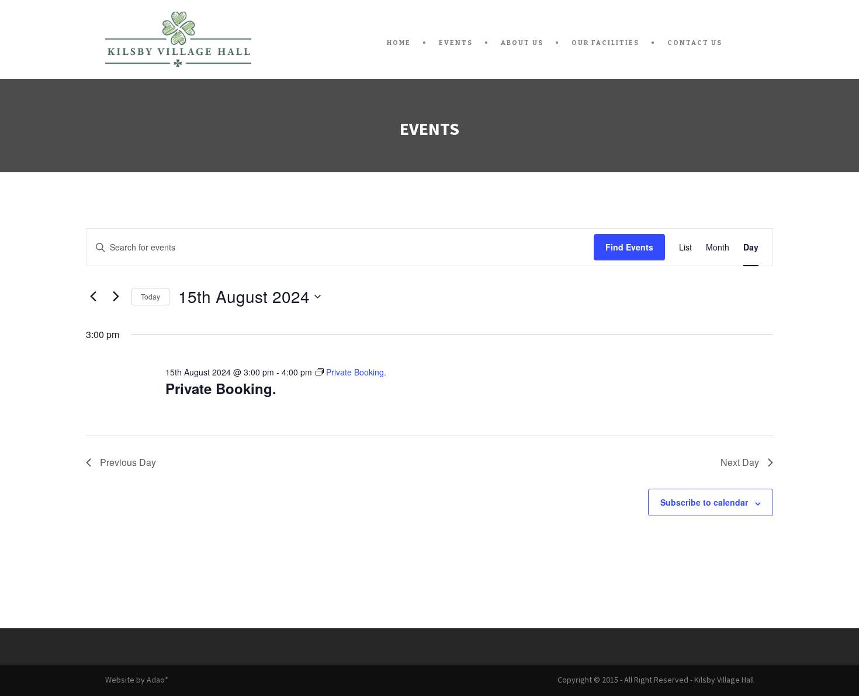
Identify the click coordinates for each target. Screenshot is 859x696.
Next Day (740, 462)
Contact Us (694, 43)
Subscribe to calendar (704, 502)
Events (456, 43)
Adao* (157, 679)
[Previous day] (93, 297)
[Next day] (116, 297)
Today (150, 296)
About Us (522, 43)
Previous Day (128, 462)
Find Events (629, 247)
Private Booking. (220, 388)
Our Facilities (605, 43)
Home (399, 43)
